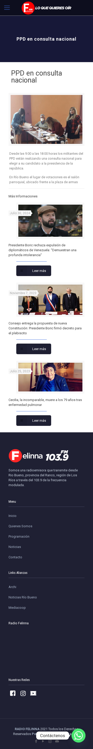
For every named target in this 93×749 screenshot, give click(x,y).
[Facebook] (36, 741)
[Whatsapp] (79, 736)
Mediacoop (17, 608)
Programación (19, 536)
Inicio (13, 516)
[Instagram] (50, 741)
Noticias (15, 547)
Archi (12, 587)
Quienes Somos (20, 526)
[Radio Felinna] (46, 7)
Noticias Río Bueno (23, 597)
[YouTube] (43, 741)
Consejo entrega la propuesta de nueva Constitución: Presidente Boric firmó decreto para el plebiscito (45, 328)
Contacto (15, 557)
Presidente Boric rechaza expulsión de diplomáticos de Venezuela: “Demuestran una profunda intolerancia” (42, 250)
